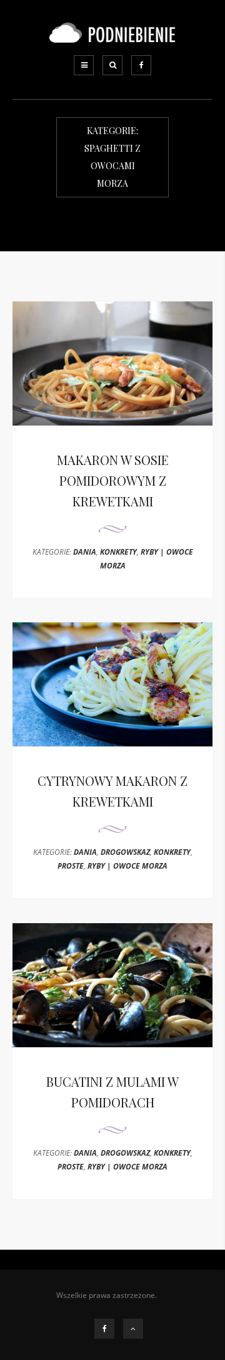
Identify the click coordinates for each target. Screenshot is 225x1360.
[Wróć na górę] (133, 1329)
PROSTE (71, 865)
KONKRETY (118, 552)
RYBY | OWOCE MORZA (128, 865)
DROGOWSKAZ (125, 852)
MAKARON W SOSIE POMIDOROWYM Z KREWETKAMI (113, 480)
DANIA (84, 552)
